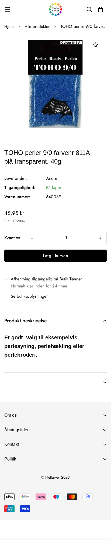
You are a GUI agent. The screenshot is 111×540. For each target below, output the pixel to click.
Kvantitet (12, 238)
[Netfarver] (55, 9)
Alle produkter (37, 26)
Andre (51, 178)
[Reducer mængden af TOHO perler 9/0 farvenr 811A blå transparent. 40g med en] (32, 238)
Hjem (9, 26)
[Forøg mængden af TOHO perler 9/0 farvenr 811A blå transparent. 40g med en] (100, 238)
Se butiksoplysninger (29, 296)
